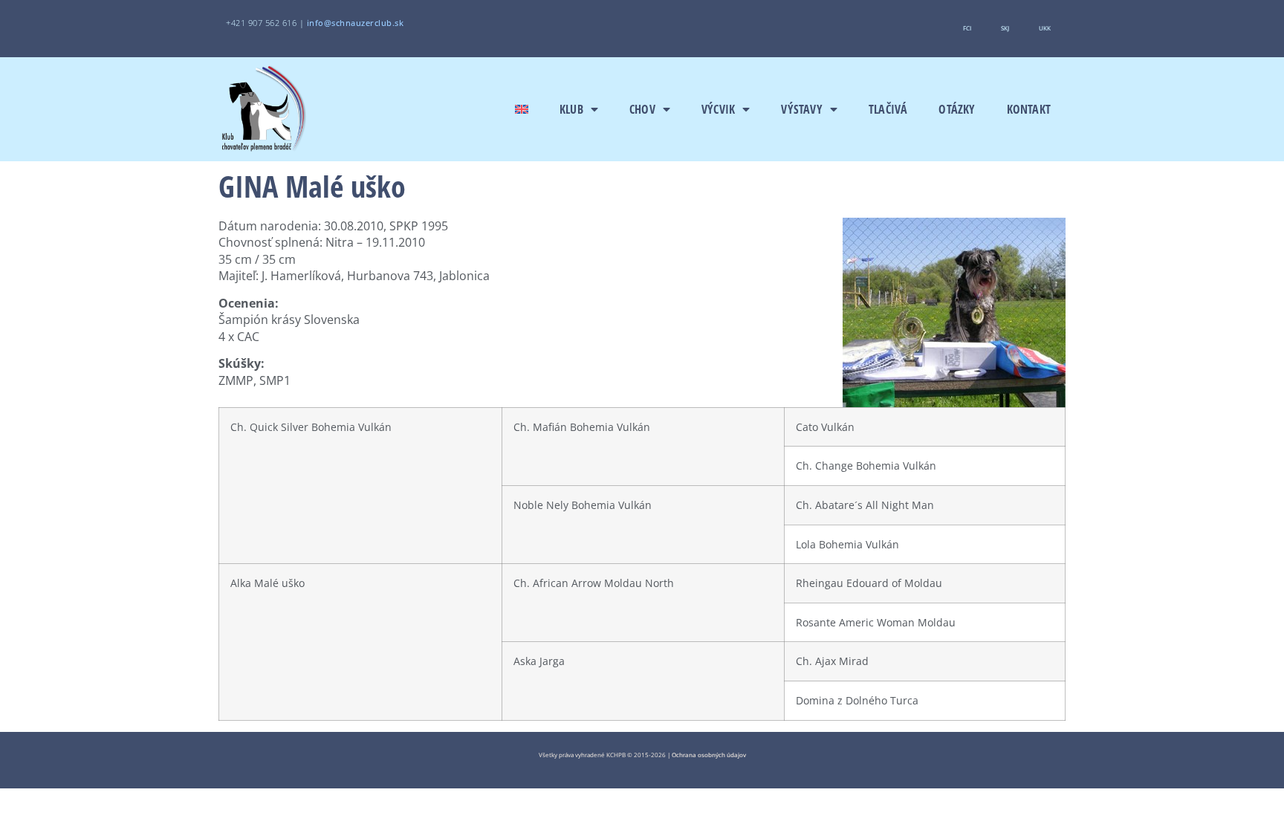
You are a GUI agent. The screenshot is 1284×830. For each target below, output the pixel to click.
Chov (642, 109)
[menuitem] (521, 109)
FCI (967, 28)
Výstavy (801, 109)
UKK (1045, 28)
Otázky (956, 109)
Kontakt (1029, 109)
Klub (571, 109)
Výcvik (718, 109)
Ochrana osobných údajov (709, 754)
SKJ (1005, 28)
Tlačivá (888, 109)
